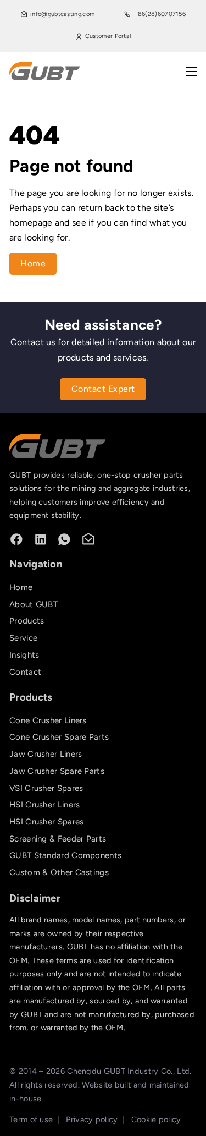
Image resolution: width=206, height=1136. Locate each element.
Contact (25, 672)
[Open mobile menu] (191, 71)
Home (33, 263)
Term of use (31, 1119)
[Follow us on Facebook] (16, 539)
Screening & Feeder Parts (57, 839)
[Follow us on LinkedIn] (41, 539)
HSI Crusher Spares (46, 822)
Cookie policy (156, 1119)
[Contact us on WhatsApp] (64, 539)
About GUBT (33, 604)
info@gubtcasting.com (62, 14)
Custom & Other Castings (59, 872)
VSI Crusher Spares (46, 788)
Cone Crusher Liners (48, 720)
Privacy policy (92, 1119)
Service (23, 638)
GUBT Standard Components (65, 855)
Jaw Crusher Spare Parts (56, 771)
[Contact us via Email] (88, 539)
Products (26, 621)
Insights (24, 655)
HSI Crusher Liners (44, 805)
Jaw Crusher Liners (45, 754)
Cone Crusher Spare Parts (59, 737)
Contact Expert (103, 389)
